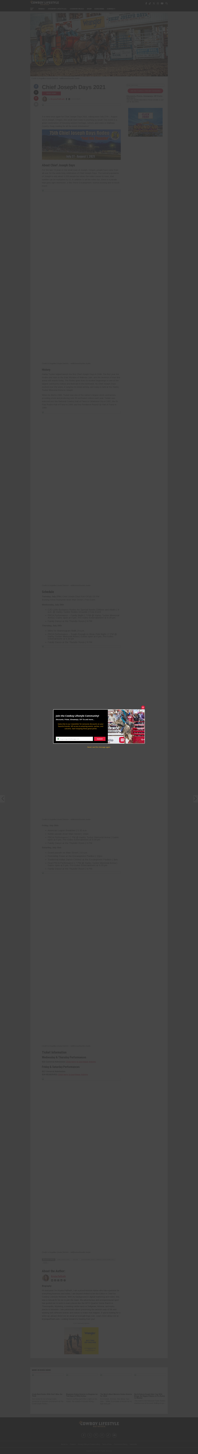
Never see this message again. (99, 747)
